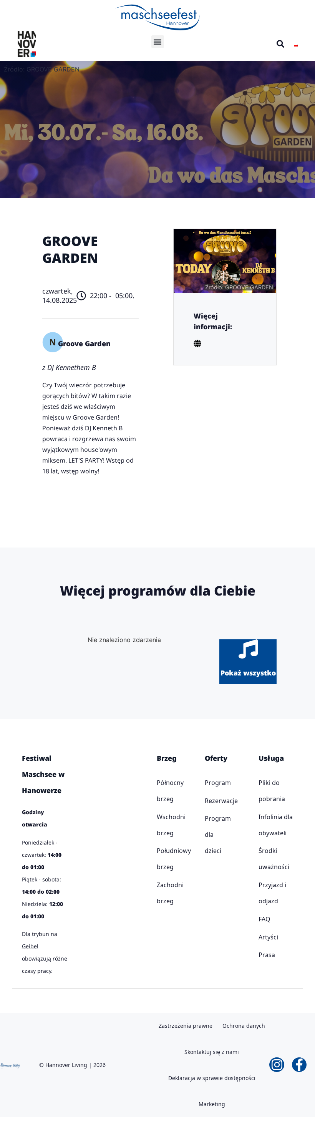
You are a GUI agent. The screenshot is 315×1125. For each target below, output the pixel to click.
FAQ (264, 919)
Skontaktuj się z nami (211, 1051)
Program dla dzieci (207, 834)
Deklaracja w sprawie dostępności (211, 1078)
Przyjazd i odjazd (272, 893)
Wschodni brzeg (158, 825)
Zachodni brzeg (158, 893)
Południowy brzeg (158, 858)
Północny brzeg (158, 790)
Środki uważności (274, 858)
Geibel (30, 946)
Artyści (268, 937)
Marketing (212, 1104)
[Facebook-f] (299, 1064)
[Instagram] (276, 1064)
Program (207, 782)
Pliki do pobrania (272, 790)
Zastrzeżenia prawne (185, 1025)
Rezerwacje (207, 800)
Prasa (267, 955)
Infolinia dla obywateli (276, 825)
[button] (157, 41)
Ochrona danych (243, 1025)
